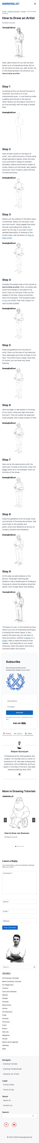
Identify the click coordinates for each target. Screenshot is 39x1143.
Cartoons (6, 1022)
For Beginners (7, 985)
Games (5, 995)
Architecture (7, 1012)
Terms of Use (8, 1090)
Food (4, 1025)
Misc (4, 1049)
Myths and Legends (10, 1042)
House (4, 1039)
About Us (7, 1100)
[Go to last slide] (5, 820)
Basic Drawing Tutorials (11, 981)
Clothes (5, 1018)
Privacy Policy (8, 1085)
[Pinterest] (6, 1124)
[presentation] (19, 812)
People (23, 11)
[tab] (15, 846)
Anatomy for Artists (11, 1074)
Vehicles (5, 1045)
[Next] (33, 820)
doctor (28, 638)
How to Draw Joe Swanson (17, 833)
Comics (5, 988)
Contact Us (7, 1105)
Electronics (6, 1005)
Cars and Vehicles (9, 992)
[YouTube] (14, 1124)
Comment (7, 873)
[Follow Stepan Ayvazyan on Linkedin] (19, 774)
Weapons (6, 1035)
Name (6, 902)
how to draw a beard (10, 303)
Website (6, 921)
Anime (4, 1008)
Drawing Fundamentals (12, 1069)
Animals (5, 1002)
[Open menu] (35, 3)
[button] (19, 682)
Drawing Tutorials (14, 11)
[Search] (33, 1115)
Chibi (4, 1015)
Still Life (5, 1032)
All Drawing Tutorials (10, 978)
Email (6, 911)
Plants (4, 1029)
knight (4, 641)
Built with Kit (19, 723)
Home (4, 11)
